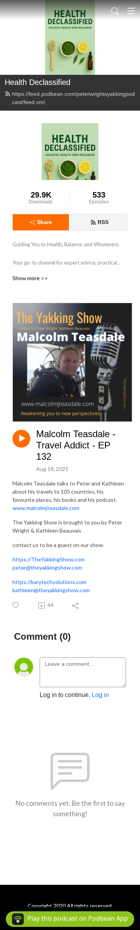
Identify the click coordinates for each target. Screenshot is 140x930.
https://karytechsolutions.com (49, 582)
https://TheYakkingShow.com (48, 559)
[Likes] (16, 605)
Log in (100, 695)
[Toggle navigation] (131, 11)
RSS (103, 222)
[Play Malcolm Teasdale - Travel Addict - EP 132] (21, 439)
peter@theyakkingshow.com (47, 567)
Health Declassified (37, 82)
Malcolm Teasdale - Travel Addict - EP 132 (76, 445)
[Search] (115, 11)
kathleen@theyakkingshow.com (51, 590)
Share (44, 222)
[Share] (76, 605)
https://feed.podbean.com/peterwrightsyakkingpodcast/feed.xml (73, 98)
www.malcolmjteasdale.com (45, 508)
